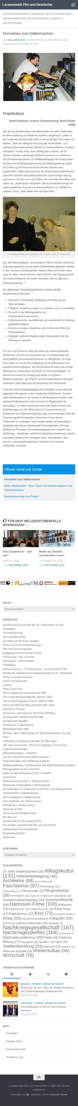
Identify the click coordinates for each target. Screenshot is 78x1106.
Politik (51, 937)
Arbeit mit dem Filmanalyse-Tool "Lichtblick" (27, 773)
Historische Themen (14, 709)
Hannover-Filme (33, 904)
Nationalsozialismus (23, 937)
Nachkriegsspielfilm (30, 932)
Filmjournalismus (12, 891)
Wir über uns (10, 817)
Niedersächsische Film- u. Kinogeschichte (26, 781)
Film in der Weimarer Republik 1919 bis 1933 (27, 697)
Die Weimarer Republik (15, 721)
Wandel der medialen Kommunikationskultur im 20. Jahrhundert (37, 673)
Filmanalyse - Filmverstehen (18, 661)
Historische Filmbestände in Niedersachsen (26, 785)
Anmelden (11, 1033)
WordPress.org (14, 1057)
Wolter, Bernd (12, 23)
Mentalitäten (55, 923)
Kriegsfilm (61, 918)
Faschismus (21, 885)
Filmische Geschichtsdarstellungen (22, 645)
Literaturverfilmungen (32, 923)
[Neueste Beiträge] (12, 974)
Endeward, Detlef (42, 14)
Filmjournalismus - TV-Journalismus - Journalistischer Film (35, 669)
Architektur (18, 880)
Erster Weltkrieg (43, 881)
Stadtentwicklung (22, 946)
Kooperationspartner (14, 833)
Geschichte (62, 895)
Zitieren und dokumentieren (18, 677)
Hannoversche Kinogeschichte (19, 813)
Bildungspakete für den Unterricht (21, 769)
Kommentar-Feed (15, 1049)
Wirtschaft (18, 955)
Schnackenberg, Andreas (45, 18)
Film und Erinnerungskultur (17, 649)
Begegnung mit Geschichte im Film (22, 653)
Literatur (7, 685)
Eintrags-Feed (14, 1041)
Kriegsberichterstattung (35, 918)
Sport (61, 941)
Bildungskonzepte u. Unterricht (20, 753)
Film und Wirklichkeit (14, 637)
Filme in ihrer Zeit (12, 689)
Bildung (25, 984)
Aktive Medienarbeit (16, 14)
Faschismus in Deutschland (18, 725)
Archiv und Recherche (15, 681)
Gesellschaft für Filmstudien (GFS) (22, 821)
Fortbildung (46, 896)
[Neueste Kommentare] (48, 974)
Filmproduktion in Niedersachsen (21, 793)
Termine (36, 984)
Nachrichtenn (66, 933)
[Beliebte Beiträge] (30, 974)
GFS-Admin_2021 (16, 40)
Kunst (9, 923)
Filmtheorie (20, 895)
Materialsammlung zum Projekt (21, 496)
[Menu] (73, 4)
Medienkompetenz (14, 18)
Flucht (34, 896)
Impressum (9, 837)
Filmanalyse (50, 886)
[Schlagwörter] (66, 974)
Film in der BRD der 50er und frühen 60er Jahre (29, 705)
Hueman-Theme (59, 1094)
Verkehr (68, 946)
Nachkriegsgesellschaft (38, 927)
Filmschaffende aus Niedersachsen (22, 801)
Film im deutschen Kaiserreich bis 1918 (24, 693)
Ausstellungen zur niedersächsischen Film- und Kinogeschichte (37, 789)
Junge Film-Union (42, 909)
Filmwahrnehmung (13, 632)
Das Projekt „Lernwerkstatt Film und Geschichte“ (29, 825)
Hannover (26, 1003)
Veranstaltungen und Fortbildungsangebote (26, 761)
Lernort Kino (9, 777)
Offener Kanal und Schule (23, 469)
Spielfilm (47, 941)
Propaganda (29, 942)
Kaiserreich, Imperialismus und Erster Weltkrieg (29, 713)
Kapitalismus (21, 914)
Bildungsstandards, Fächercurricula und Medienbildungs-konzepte (39, 765)
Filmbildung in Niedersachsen (19, 805)
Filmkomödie (33, 890)
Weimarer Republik (17, 951)
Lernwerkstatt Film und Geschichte (27, 4)
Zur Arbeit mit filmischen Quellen (21, 641)
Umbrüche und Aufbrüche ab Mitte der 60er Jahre (30, 741)
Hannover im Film (12, 809)
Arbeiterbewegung (36, 876)
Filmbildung (63, 14)
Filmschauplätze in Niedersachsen (22, 797)
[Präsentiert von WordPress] (28, 1094)
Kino (43, 913)
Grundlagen (9, 628)
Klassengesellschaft (64, 914)
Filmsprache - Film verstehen (19, 657)
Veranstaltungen (53, 984)
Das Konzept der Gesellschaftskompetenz (26, 757)
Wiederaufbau (51, 950)
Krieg (12, 918)
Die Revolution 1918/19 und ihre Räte (23, 717)
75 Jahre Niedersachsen (23, 871)
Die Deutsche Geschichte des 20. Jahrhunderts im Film (33, 624)
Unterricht (52, 946)
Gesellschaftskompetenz (23, 900)
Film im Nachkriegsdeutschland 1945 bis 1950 (28, 701)
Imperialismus (19, 909)
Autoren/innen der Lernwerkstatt (20, 829)
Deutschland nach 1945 (16, 729)
